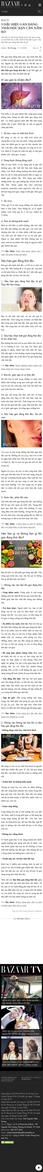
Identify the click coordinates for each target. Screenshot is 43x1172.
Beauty (5, 20)
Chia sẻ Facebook (41, 48)
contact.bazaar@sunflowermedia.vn (20, 1132)
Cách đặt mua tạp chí (7, 1079)
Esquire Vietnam (26, 1079)
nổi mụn (24, 455)
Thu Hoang (12, 48)
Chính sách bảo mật (7, 1081)
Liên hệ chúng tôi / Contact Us (31, 1077)
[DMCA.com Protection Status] (7, 1142)
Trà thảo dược (21, 615)
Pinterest (41, 51)
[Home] (38, 1168)
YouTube (29, 5)
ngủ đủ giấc (9, 704)
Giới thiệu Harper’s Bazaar (9, 1077)
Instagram (26, 5)
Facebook (22, 5)
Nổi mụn (5, 452)
